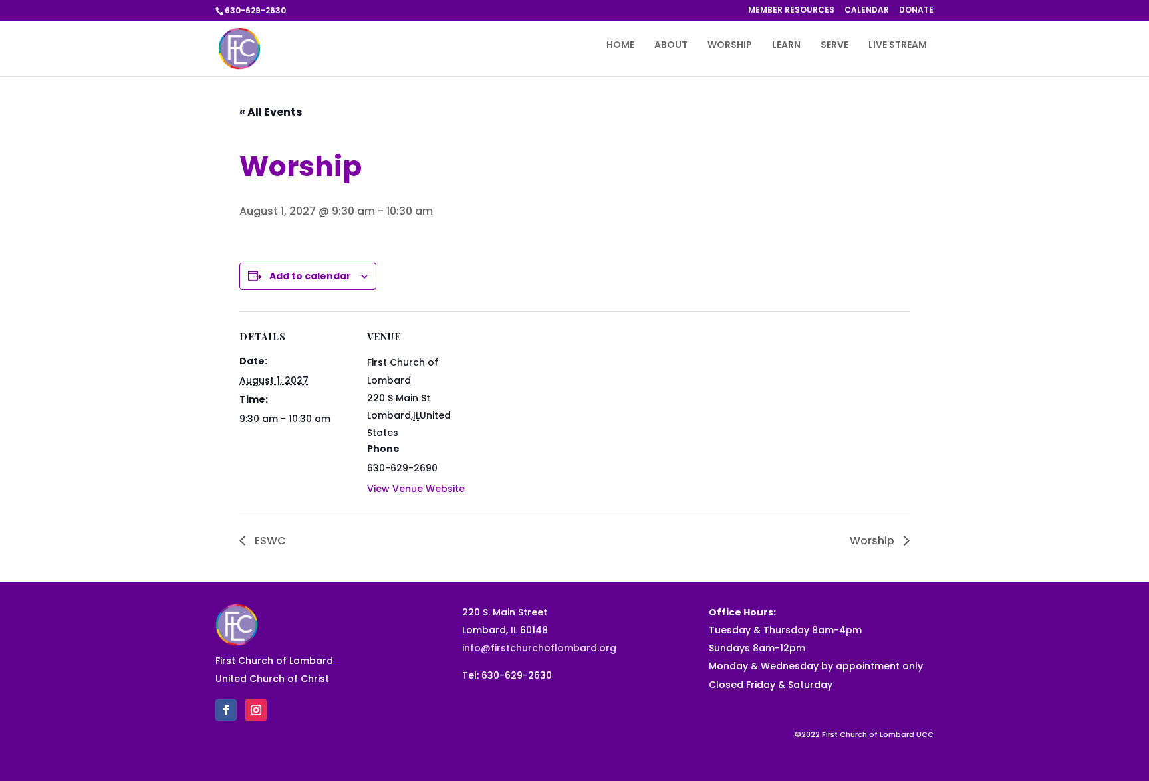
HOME (620, 45)
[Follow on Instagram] (256, 710)
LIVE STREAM (897, 45)
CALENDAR (866, 10)
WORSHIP (729, 45)
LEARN (786, 45)
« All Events (270, 112)
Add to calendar (310, 275)
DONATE (916, 10)
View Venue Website (416, 488)
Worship (873, 540)
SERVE (834, 45)
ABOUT (671, 45)
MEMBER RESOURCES (791, 10)
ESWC (269, 540)
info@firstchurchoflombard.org (539, 648)
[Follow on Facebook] (226, 710)
